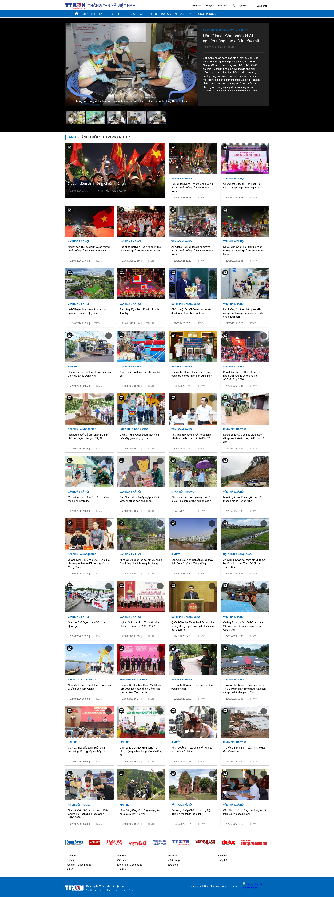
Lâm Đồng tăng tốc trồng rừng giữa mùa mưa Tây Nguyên (140, 812)
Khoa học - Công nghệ (129, 864)
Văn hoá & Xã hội (115, 191)
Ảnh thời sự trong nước (218, 30)
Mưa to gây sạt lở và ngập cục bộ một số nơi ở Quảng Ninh (242, 499)
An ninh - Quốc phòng (79, 864)
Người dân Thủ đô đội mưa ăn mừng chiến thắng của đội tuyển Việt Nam (89, 248)
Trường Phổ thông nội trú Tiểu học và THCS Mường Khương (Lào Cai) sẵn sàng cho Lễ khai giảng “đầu (244, 688)
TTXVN (99, 191)
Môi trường (174, 860)
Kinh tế (116, 14)
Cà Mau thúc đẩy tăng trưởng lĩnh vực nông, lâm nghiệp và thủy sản (87, 749)
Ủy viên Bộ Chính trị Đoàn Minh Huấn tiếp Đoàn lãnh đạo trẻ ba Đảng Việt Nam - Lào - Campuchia (141, 688)
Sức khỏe (173, 864)
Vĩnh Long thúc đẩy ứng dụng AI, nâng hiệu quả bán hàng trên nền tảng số (141, 751)
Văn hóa (121, 855)
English (197, 5)
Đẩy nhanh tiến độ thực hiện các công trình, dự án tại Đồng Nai (89, 374)
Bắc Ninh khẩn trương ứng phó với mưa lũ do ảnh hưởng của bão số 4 (191, 499)
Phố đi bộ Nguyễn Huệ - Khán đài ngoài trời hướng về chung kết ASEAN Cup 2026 (242, 376)
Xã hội (103, 14)
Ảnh (142, 14)
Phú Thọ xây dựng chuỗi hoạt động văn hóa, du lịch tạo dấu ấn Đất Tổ (191, 436)
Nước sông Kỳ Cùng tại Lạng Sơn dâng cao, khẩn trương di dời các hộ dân (243, 438)
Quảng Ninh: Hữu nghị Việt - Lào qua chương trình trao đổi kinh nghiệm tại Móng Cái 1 (89, 563)
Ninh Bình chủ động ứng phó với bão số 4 (140, 374)
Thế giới (130, 14)
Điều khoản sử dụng (215, 885)
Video (153, 14)
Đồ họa (166, 14)
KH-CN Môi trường (234, 429)
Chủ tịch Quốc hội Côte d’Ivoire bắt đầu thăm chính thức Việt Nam (191, 311)
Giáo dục (122, 860)
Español (222, 5)
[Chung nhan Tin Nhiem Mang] (254, 886)
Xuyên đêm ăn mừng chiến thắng (96, 183)
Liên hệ (234, 885)
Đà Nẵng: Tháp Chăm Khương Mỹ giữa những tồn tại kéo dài (191, 812)
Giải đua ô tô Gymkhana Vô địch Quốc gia (86, 624)
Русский (243, 5)
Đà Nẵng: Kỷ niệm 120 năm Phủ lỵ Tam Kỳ (139, 311)
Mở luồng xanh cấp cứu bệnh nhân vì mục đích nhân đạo (89, 499)
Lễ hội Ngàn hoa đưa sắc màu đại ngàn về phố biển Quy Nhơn (87, 311)
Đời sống (172, 855)
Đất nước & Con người (82, 679)
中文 (232, 5)
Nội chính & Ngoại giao (185, 304)
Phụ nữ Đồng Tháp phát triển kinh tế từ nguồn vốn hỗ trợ (191, 749)
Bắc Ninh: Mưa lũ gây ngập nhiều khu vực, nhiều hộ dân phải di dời (141, 499)
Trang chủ (76, 13)
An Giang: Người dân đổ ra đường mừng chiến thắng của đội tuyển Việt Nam (192, 250)
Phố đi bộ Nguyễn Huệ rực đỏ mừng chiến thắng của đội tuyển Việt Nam (140, 248)
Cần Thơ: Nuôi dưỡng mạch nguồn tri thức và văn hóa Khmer (244, 812)
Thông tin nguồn (206, 14)
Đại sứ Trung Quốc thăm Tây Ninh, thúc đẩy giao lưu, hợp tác (140, 436)
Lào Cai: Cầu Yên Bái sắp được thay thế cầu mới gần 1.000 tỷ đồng (192, 561)
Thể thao (122, 869)
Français (209, 5)
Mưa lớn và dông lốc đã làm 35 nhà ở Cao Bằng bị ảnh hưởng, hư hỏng (141, 561)
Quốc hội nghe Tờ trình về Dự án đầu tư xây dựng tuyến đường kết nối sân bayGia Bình (192, 626)
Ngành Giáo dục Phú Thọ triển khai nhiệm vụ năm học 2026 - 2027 (139, 624)
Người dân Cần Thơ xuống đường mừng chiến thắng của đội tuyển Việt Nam (244, 250)
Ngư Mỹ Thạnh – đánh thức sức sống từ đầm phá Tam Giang (89, 686)
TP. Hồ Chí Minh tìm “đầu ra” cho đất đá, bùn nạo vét (244, 749)
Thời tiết (222, 855)
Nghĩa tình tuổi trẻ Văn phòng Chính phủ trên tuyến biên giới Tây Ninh (88, 436)
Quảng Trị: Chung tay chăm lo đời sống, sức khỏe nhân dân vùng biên (191, 374)
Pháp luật (223, 860)
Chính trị (88, 14)
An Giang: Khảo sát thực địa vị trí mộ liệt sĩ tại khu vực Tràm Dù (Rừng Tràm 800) (244, 563)
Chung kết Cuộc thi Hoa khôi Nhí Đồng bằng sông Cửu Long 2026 (241, 185)
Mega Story (183, 14)
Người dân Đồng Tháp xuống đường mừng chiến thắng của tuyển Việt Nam (192, 187)
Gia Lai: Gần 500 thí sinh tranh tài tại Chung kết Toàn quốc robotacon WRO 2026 (88, 814)
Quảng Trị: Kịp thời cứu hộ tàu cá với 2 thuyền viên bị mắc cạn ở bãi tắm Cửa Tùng (244, 626)
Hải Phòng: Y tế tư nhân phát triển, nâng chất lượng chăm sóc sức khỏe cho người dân (244, 313)
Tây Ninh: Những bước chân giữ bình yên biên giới (192, 686)
